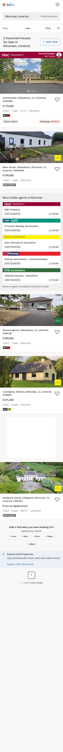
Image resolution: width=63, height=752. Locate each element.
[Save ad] (57, 99)
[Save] (58, 28)
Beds (28, 28)
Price (5, 28)
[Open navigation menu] (57, 4)
